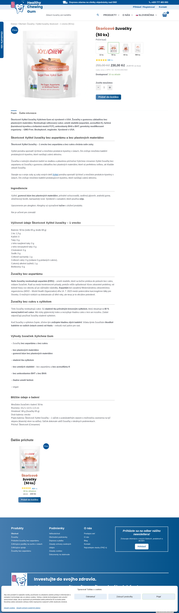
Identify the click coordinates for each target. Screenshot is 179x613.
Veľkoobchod (54, 533)
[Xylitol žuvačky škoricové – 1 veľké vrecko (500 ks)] (137, 48)
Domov (14, 24)
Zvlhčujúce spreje (18, 547)
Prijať (158, 596)
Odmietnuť (90, 596)
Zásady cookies (9, 608)
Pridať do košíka (108, 97)
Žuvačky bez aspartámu (21, 551)
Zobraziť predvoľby (124, 596)
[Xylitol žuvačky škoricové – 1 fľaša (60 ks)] (125, 48)
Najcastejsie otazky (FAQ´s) (95, 547)
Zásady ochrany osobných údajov (28, 608)
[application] (118, 15)
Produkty (110, 15)
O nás (126, 15)
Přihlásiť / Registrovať (144, 7)
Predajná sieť (89, 533)
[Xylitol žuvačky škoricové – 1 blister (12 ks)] (101, 48)
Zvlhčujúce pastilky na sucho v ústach (26, 544)
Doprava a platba (56, 541)
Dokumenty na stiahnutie (59, 554)
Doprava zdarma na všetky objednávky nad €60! (93, 2)
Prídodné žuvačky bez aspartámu (25, 541)
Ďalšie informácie (27, 113)
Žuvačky (31, 24)
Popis (14, 113)
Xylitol (55, 174)
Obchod (22, 24)
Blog (86, 541)
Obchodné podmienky (58, 537)
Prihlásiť (142, 546)
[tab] (14, 113)
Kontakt (163, 7)
